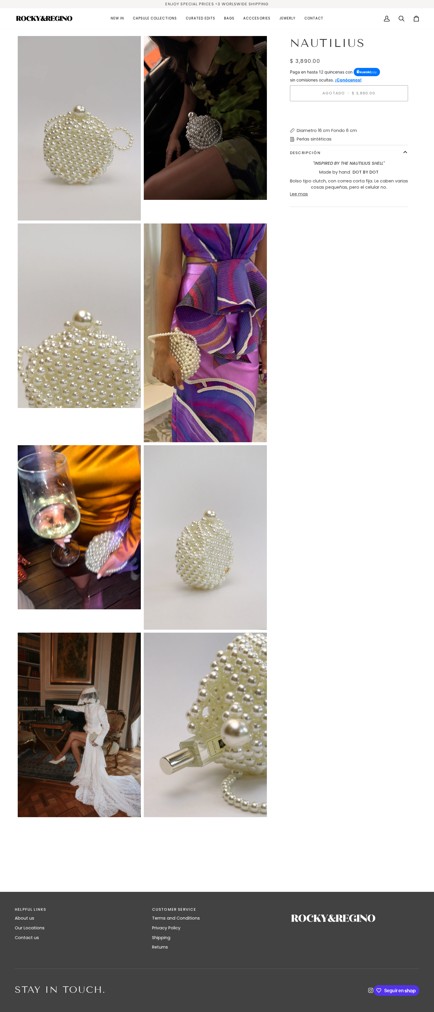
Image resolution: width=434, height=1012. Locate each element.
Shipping (161, 938)
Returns (160, 947)
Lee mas (299, 194)
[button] (154, 18)
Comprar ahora (348, 113)
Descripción (305, 153)
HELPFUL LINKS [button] (30, 909)
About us (24, 918)
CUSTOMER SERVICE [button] (174, 909)
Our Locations (30, 928)
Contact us (27, 938)
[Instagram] (370, 990)
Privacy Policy (166, 928)
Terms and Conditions (176, 918)
